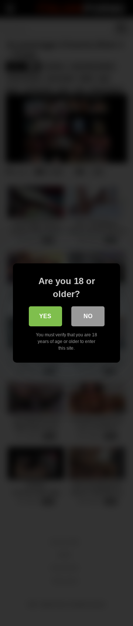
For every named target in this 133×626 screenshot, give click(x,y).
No (87, 316)
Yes (45, 316)
